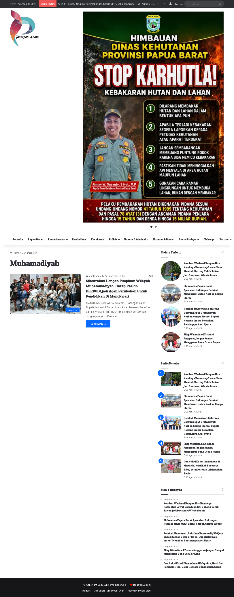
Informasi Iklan (115, 590)
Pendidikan (79, 239)
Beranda (18, 239)
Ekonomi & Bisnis (163, 239)
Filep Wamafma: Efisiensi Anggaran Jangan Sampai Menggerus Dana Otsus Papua (202, 338)
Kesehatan (97, 239)
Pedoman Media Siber (139, 590)
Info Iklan (99, 590)
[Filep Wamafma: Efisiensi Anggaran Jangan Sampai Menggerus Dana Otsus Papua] (171, 342)
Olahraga (208, 239)
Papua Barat (35, 239)
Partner (224, 239)
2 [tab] (156, 227)
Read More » (98, 323)
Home (16, 252)
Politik (113, 239)
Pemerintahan (56, 239)
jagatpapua (95, 275)
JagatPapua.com (142, 584)
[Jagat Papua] (24, 28)
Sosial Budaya (187, 239)
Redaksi (86, 590)
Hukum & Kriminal (135, 239)
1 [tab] (151, 227)
